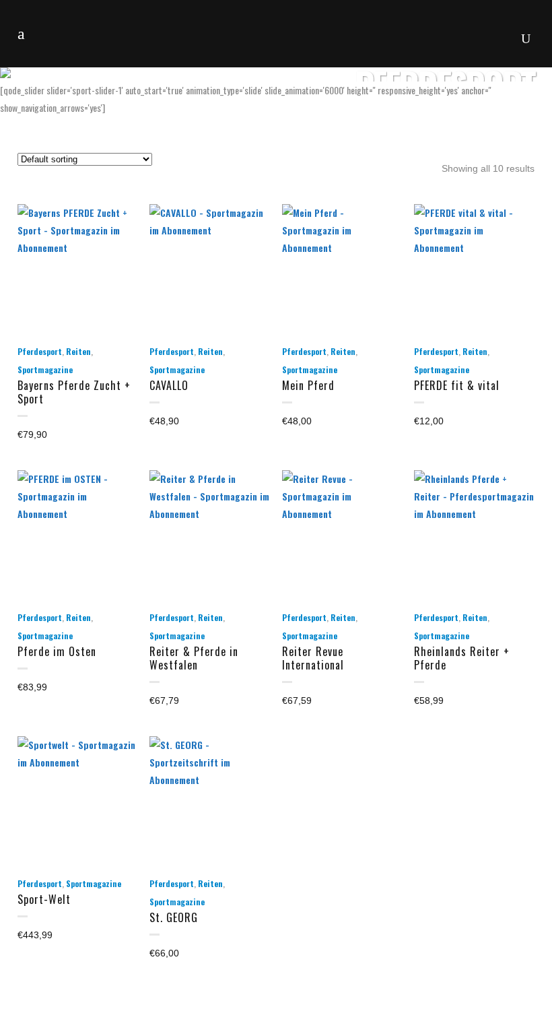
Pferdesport (40, 351)
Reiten (78, 351)
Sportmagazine (45, 369)
